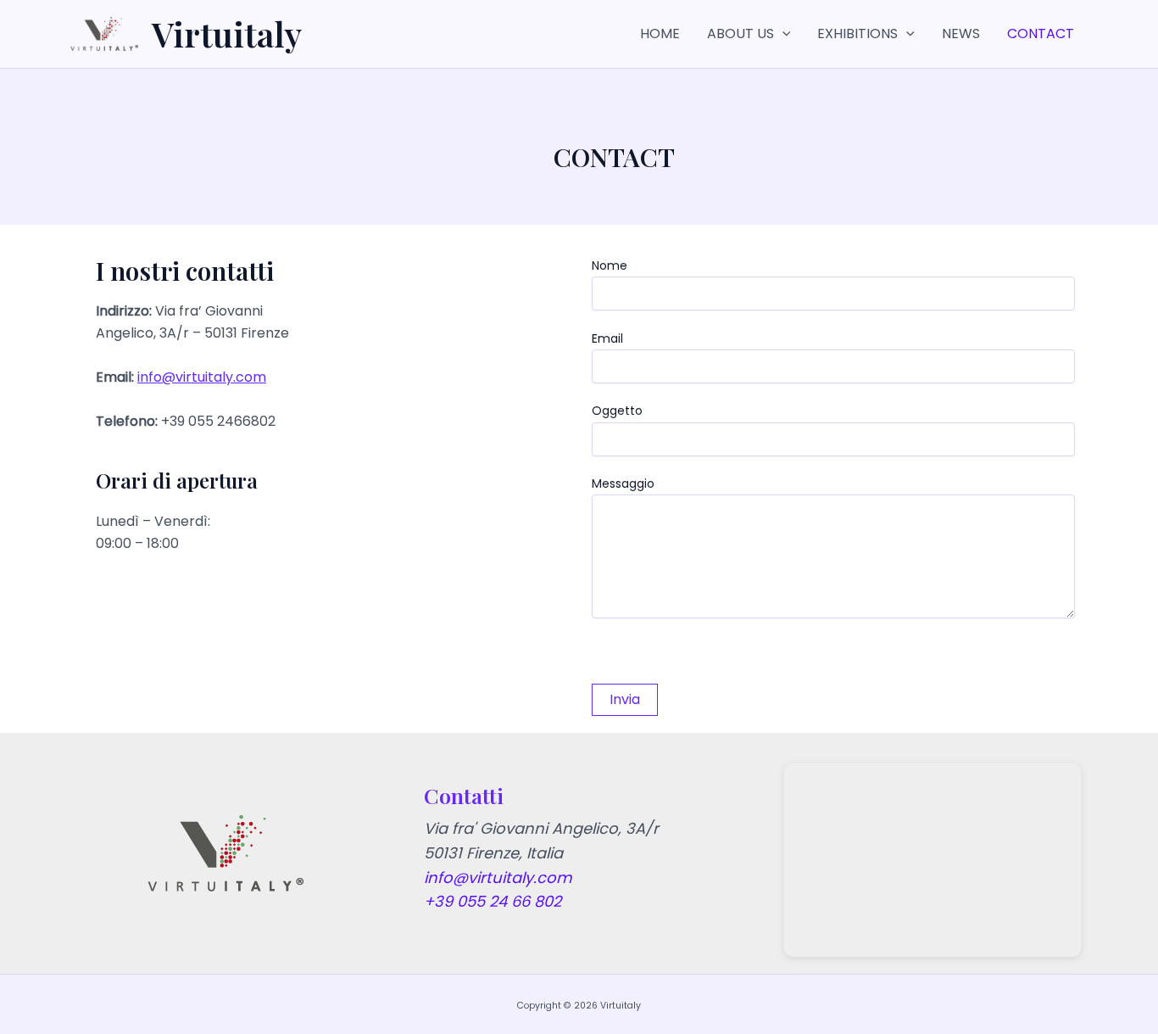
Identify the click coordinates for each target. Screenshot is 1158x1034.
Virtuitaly (227, 33)
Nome (609, 265)
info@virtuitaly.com (201, 377)
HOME (660, 33)
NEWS (961, 33)
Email (607, 338)
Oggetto (617, 410)
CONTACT (1040, 33)
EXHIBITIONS (857, 33)
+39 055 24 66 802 (492, 901)
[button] (782, 34)
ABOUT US (740, 33)
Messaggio (623, 483)
